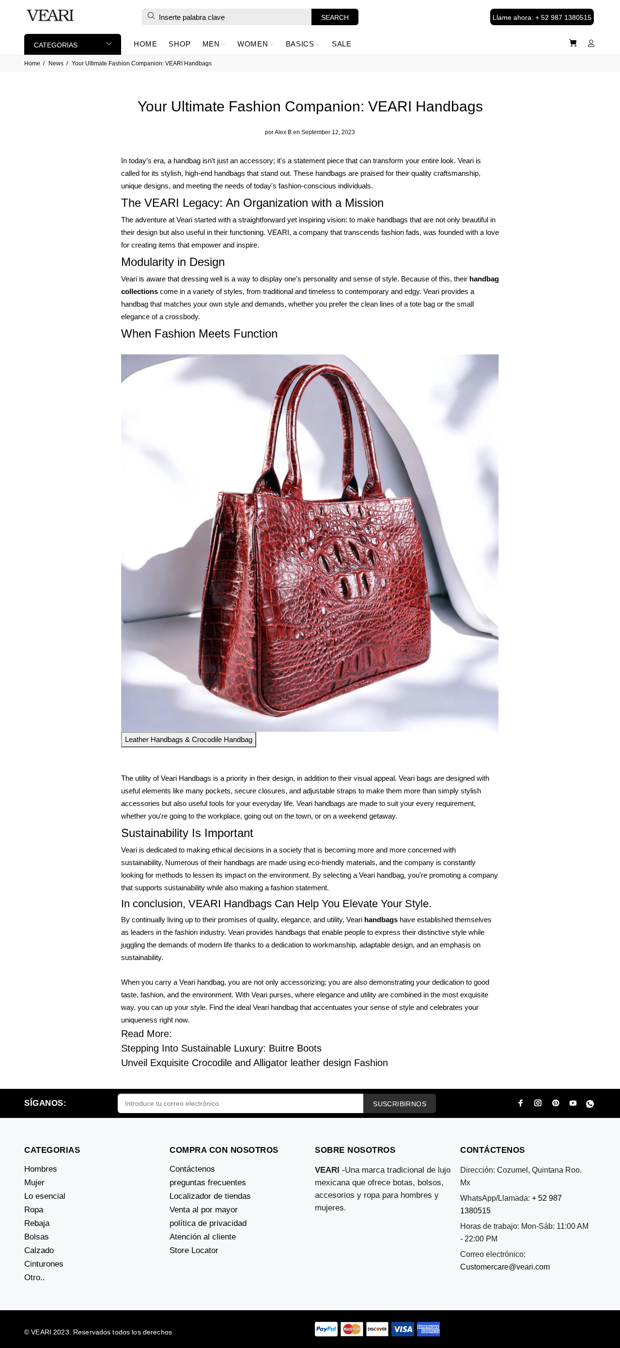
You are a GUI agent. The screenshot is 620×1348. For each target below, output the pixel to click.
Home (32, 63)
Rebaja (36, 1223)
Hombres (40, 1169)
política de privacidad (208, 1223)
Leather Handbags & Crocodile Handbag (188, 739)
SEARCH (335, 17)
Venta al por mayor (204, 1209)
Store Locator (194, 1250)
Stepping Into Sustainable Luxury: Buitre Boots (221, 1048)
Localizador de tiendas (210, 1196)
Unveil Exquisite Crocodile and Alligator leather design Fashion (254, 1062)
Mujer (34, 1182)
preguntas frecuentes (208, 1182)
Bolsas (36, 1236)
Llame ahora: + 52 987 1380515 (542, 17)
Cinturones (43, 1264)
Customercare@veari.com (505, 1267)
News (55, 63)
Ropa (33, 1209)
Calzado (39, 1250)
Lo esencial (44, 1196)
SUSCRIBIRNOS (399, 1104)
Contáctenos (192, 1169)
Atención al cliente (203, 1236)
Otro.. (34, 1277)
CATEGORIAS (56, 45)
